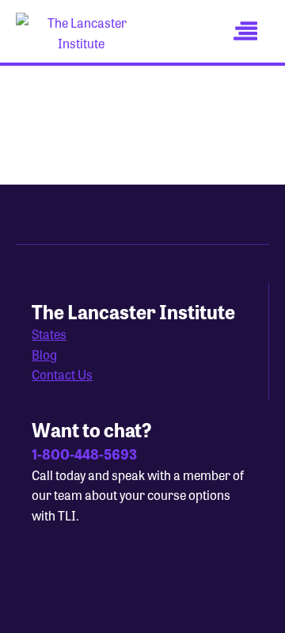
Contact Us (62, 374)
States (49, 334)
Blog (44, 354)
